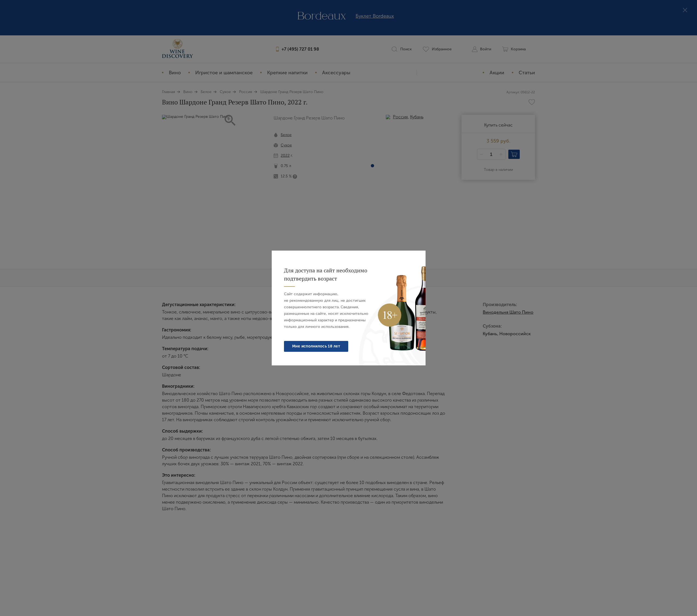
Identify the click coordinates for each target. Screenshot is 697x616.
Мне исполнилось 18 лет (316, 346)
